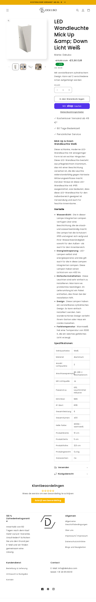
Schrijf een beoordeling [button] (48, 500)
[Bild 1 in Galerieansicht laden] (15, 67)
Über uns (69, 530)
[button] (7, 10)
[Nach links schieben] (9, 67)
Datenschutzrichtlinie (75, 541)
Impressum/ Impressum (76, 536)
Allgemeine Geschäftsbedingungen (76, 523)
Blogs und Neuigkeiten (75, 547)
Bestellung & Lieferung (16, 568)
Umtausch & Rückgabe (17, 574)
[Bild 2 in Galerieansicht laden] (23, 67)
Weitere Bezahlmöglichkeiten (72, 112)
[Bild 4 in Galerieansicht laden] (38, 67)
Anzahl (57, 85)
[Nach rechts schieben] (45, 67)
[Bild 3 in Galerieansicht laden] (31, 67)
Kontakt (10, 579)
